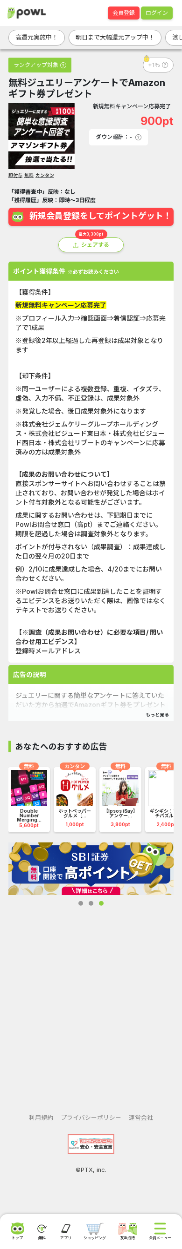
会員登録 (123, 12)
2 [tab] (91, 903)
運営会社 (141, 1117)
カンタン (44, 175)
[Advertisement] (91, 1002)
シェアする (95, 244)
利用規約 (41, 1117)
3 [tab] (101, 903)
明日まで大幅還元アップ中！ (115, 37)
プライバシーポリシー (91, 1117)
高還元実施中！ (36, 37)
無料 (29, 175)
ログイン (157, 12)
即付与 (15, 175)
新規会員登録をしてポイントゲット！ (100, 216)
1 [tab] (80, 903)
